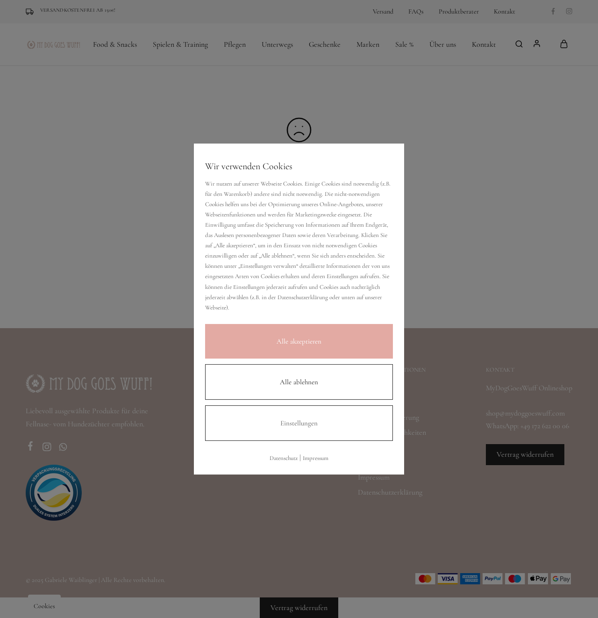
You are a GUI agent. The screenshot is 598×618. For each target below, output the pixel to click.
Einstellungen (299, 423)
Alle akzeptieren (299, 341)
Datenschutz (284, 458)
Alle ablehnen (299, 382)
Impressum (315, 458)
